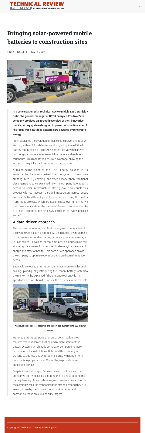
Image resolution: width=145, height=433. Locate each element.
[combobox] (140, 6)
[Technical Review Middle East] (16, 4)
